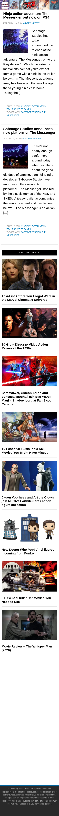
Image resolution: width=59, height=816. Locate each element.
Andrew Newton (30, 106)
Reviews (36, 685)
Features (36, 691)
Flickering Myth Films (36, 746)
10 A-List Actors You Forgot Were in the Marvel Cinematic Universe (28, 298)
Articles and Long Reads (36, 695)
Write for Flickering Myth (36, 768)
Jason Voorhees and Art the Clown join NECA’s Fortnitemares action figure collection (28, 501)
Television (36, 723)
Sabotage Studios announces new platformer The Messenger (29, 131)
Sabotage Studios (31, 112)
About (36, 752)
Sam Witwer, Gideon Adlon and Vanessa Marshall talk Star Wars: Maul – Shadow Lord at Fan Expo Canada (26, 398)
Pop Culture (36, 713)
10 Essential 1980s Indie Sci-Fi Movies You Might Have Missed (25, 450)
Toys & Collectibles (36, 740)
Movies (36, 717)
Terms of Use (40, 801)
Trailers (11, 109)
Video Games (24, 109)
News (43, 106)
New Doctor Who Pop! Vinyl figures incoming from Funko (28, 551)
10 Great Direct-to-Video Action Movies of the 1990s (25, 346)
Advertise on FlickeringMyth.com (36, 762)
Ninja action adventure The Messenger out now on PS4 (26, 15)
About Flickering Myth (36, 757)
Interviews (36, 701)
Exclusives (36, 707)
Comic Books (36, 729)
